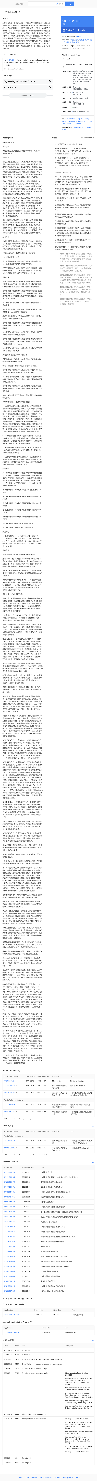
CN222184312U (9, 1212)
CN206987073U (9, 1291)
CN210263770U (9, 1246)
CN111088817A (9, 1187)
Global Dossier (86, 127)
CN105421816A (9, 1197)
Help (78, 1477)
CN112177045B (10, 1105)
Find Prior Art (70, 30)
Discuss (65, 130)
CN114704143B (10, 1141)
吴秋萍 (68, 42)
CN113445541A (10, 1112)
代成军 (71, 40)
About (20, 1477)
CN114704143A (10, 1093)
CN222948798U (9, 1251)
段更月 (81, 40)
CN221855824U (9, 1271)
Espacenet (77, 127)
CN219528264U (9, 1286)
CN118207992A (9, 1232)
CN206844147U (9, 1182)
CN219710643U (9, 1276)
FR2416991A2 (9, 1081)
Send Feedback (31, 1477)
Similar (82, 30)
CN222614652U (9, 1207)
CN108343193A (9, 1192)
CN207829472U (9, 1217)
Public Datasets (46, 1477)
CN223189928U (9, 1261)
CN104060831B (9, 1227)
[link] (28, 62)
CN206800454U (9, 1281)
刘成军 (87, 40)
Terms (57, 1477)
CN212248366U (9, 1202)
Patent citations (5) (73, 119)
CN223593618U (9, 1241)
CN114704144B (9, 1172)
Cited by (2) (85, 119)
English (78, 36)
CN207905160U (9, 1266)
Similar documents (79, 121)
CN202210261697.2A (11, 1315)
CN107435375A (9, 1222)
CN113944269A (9, 1236)
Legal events (67, 121)
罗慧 (77, 42)
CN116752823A (10, 1148)
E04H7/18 (10, 60)
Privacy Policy (68, 1477)
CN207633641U (9, 1256)
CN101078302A (10, 1085)
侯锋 (76, 40)
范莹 (73, 42)
